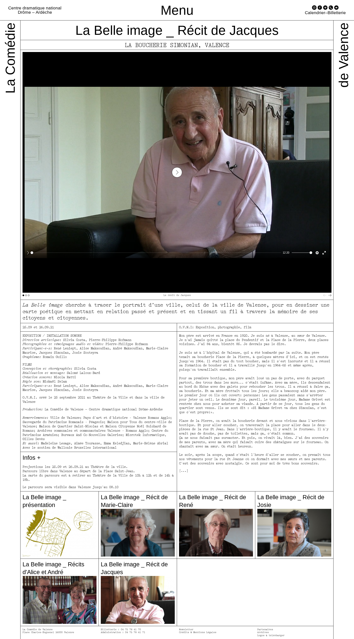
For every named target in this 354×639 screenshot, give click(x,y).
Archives (263, 632)
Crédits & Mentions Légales (197, 632)
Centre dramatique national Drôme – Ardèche (34, 10)
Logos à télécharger (271, 635)
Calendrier (315, 13)
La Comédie (10, 58)
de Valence (343, 55)
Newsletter (186, 629)
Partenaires (265, 629)
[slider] (156, 253)
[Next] (329, 295)
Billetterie (337, 13)
